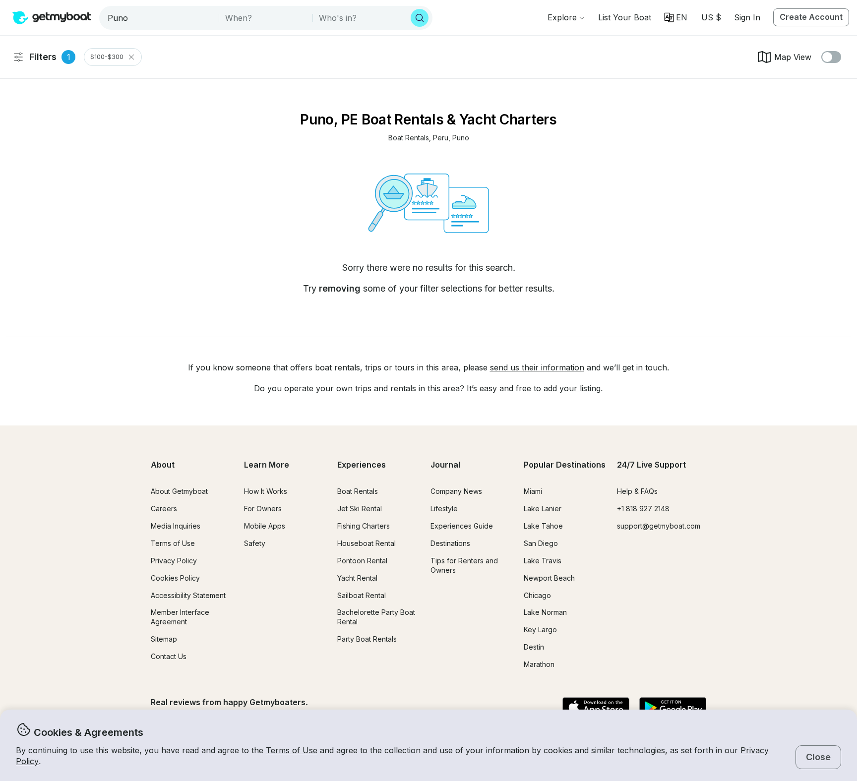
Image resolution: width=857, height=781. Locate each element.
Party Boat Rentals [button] (367, 639)
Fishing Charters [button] (363, 526)
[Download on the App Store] (595, 708)
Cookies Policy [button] (175, 578)
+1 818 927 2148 (643, 508)
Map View (792, 57)
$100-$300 (106, 56)
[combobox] (160, 17)
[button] (624, 17)
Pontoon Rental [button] (362, 560)
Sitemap (164, 639)
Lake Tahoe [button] (543, 526)
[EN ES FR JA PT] (675, 17)
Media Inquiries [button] (175, 526)
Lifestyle (444, 508)
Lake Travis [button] (542, 560)
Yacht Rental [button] (357, 578)
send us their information (537, 367)
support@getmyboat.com (658, 526)
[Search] (419, 18)
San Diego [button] (541, 543)
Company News (456, 491)
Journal (445, 465)
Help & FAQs (637, 491)
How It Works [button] (265, 491)
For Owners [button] (263, 508)
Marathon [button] (539, 664)
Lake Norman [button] (545, 612)
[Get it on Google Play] (672, 708)
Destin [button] (534, 647)
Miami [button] (533, 491)
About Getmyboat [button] (179, 491)
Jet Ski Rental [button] (359, 508)
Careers (164, 508)
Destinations (450, 543)
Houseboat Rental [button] (366, 543)
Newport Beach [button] (549, 578)
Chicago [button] (537, 595)
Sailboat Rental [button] (361, 595)
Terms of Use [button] (291, 750)
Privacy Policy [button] (174, 560)
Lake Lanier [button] (542, 508)
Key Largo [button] (540, 629)
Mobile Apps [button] (264, 526)
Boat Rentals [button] (357, 491)
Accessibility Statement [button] (188, 595)
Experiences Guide (461, 526)
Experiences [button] (361, 465)
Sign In (747, 17)
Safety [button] (254, 543)
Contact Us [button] (168, 656)
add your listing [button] (572, 388)
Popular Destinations (565, 465)
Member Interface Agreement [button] (180, 617)
